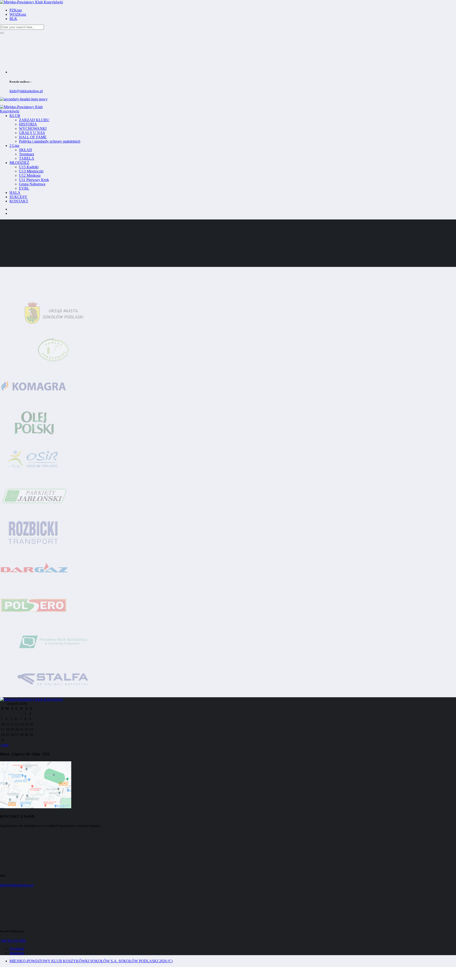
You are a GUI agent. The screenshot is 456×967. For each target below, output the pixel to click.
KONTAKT (19, 201)
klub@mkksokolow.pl (26, 91)
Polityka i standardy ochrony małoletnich (49, 141)
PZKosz (16, 10)
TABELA (26, 158)
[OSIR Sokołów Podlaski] (34, 476)
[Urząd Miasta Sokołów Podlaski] (53, 330)
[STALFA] (53, 695)
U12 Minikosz (30, 175)
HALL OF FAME (33, 137)
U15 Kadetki (28, 167)
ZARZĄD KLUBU (34, 120)
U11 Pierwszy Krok (34, 180)
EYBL (24, 188)
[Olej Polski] (34, 439)
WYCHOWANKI (33, 128)
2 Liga (14, 146)
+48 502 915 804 (13, 941)
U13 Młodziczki (31, 171)
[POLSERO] (33, 622)
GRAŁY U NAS (32, 133)
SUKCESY (18, 197)
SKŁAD (25, 150)
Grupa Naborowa (32, 184)
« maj (4, 745)
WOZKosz (18, 14)
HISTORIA (28, 124)
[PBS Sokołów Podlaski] (53, 658)
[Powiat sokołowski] (53, 366)
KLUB (15, 116)
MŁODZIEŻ (19, 163)
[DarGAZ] (34, 585)
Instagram (17, 953)
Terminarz (26, 154)
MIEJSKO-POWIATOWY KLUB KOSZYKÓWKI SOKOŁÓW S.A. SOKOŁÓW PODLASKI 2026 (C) (91, 961)
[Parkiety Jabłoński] (34, 512)
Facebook (17, 949)
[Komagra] (34, 403)
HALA (15, 193)
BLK (13, 19)
